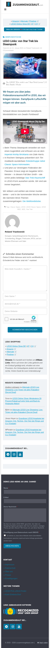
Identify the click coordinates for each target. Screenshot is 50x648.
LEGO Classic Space (33, 207)
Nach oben (43, 643)
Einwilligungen (11, 578)
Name (6, 488)
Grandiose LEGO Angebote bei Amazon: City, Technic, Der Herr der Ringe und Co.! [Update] (24, 421)
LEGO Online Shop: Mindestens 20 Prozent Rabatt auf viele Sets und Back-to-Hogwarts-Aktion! (23, 401)
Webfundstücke (13, 37)
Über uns (9, 572)
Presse (8, 575)
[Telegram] (8, 454)
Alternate (24, 21)
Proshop (32, 21)
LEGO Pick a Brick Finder (15, 591)
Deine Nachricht (10, 507)
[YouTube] (20, 454)
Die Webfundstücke (32, 201)
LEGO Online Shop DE (20, 24)
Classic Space (15, 207)
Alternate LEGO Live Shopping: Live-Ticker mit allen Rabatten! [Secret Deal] (22, 389)
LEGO (23, 207)
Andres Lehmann (12, 387)
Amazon (15, 21)
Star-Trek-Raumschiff (35, 178)
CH (36, 24)
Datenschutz (10, 568)
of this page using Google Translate (24, 29)
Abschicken (12, 546)
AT (32, 24)
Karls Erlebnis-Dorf (13, 595)
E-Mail (6, 497)
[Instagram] (14, 454)
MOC (23, 209)
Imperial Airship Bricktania (17, 154)
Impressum (9, 565)
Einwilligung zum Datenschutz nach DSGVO (21, 532)
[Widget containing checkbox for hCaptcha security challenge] (20, 319)
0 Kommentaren (8, 50)
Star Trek (29, 209)
